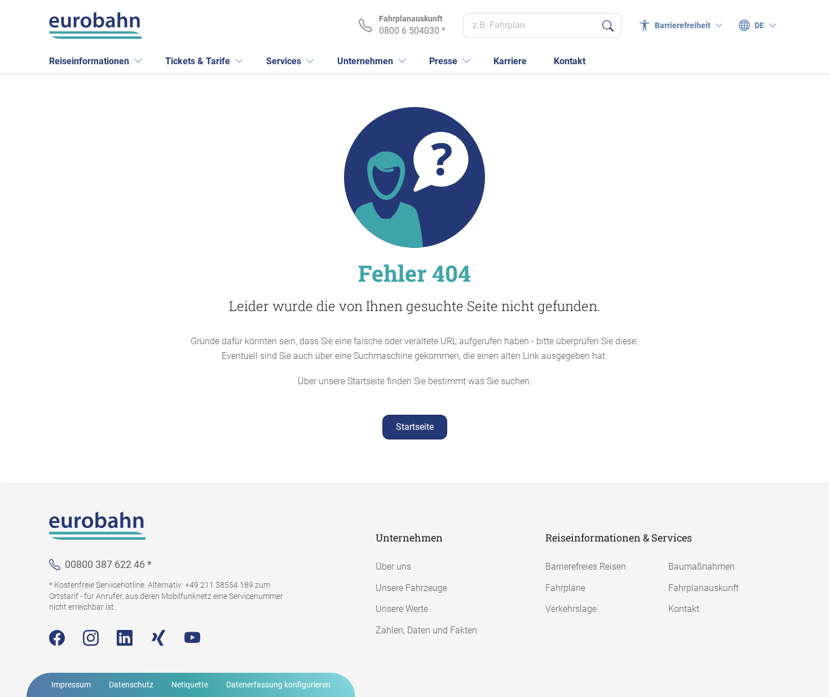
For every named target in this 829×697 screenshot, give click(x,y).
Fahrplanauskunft (703, 588)
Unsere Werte (402, 608)
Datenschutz (131, 684)
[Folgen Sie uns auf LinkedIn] (125, 638)
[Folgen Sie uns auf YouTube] (192, 638)
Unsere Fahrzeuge (411, 588)
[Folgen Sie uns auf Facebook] (57, 638)
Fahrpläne (565, 588)
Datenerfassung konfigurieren (278, 684)
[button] (138, 60)
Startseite (415, 426)
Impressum (71, 684)
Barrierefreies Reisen (585, 566)
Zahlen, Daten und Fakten (426, 630)
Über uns (393, 566)
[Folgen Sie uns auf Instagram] (91, 638)
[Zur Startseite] (95, 25)
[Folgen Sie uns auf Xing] (158, 638)
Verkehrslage (571, 608)
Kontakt (683, 608)
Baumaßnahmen (701, 566)
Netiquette (189, 684)
